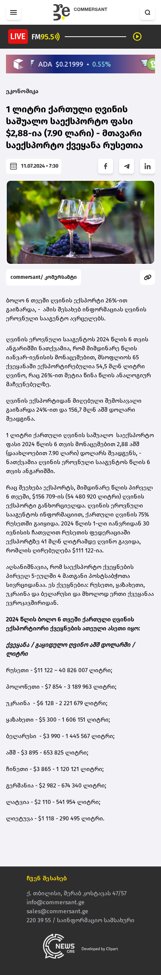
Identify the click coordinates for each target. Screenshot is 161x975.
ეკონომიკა (22, 91)
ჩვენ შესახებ (47, 878)
